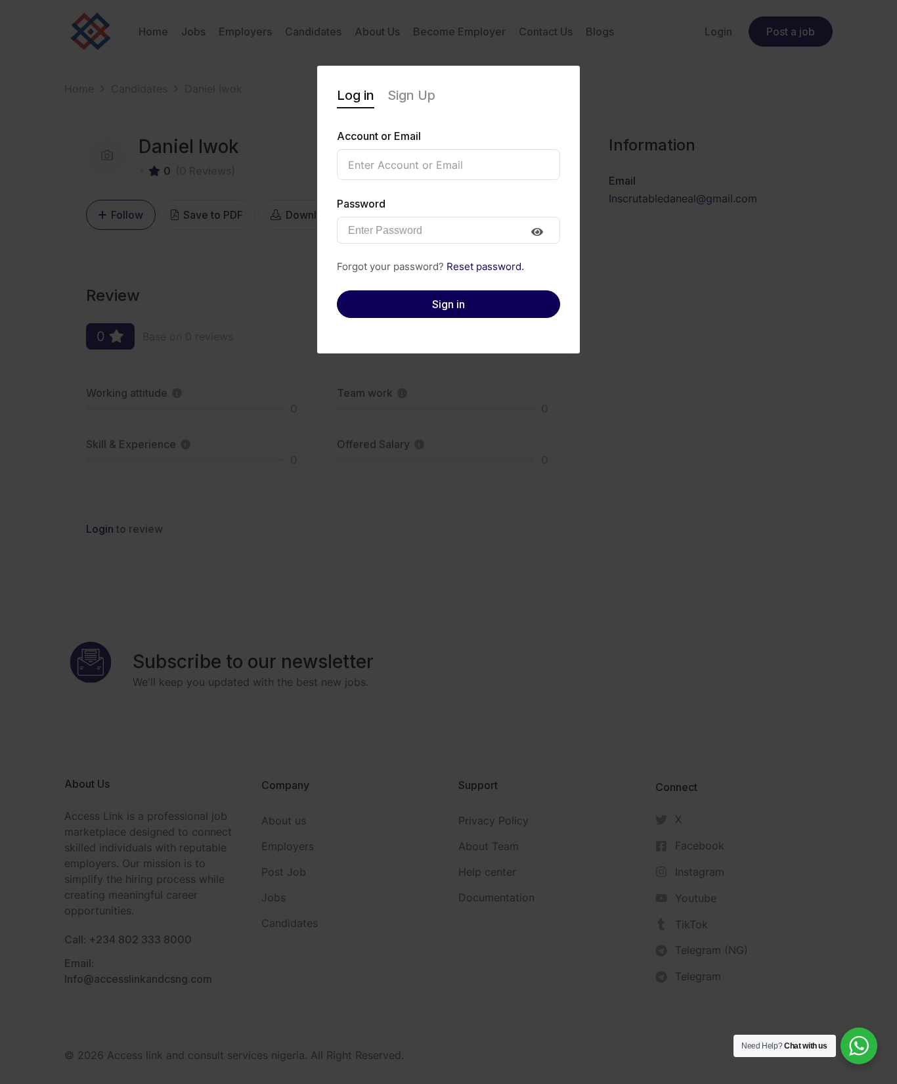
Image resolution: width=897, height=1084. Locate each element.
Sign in (448, 304)
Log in (355, 95)
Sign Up (411, 95)
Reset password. (485, 266)
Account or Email (379, 136)
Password (361, 203)
